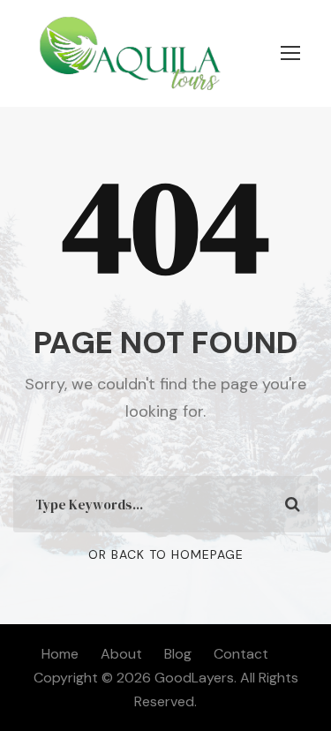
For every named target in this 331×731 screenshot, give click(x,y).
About (121, 653)
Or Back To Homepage (166, 554)
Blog (178, 653)
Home (60, 653)
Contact (241, 653)
